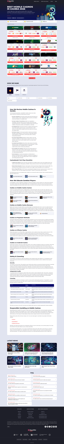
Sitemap (19, 417)
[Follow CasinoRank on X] (50, 427)
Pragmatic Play (30, 413)
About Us (42, 411)
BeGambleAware (15, 321)
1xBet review (49, 37)
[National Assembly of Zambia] (21, 435)
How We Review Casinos (43, 416)
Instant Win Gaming (30, 417)
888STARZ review (32, 37)
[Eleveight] (34, 435)
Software (19, 414)
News (56, 1)
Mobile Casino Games (44, 1)
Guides (52, 1)
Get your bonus (15, 62)
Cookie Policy (32, 442)
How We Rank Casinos (43, 414)
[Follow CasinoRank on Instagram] (47, 427)
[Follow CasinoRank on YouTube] (52, 427)
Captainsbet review (15, 50)
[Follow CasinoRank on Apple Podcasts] (56, 427)
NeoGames (30, 414)
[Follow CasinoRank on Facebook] (45, 427)
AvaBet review (32, 50)
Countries (19, 416)
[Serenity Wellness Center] (43, 435)
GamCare (13, 319)
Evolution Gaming (30, 411)
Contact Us (43, 413)
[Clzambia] (26, 435)
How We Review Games (43, 417)
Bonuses (19, 411)
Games (19, 413)
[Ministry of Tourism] (16, 435)
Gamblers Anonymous (16, 323)
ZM (8, 426)
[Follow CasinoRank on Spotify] (54, 427)
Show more (31, 78)
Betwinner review (15, 37)
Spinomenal (30, 416)
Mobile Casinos (36, 1)
